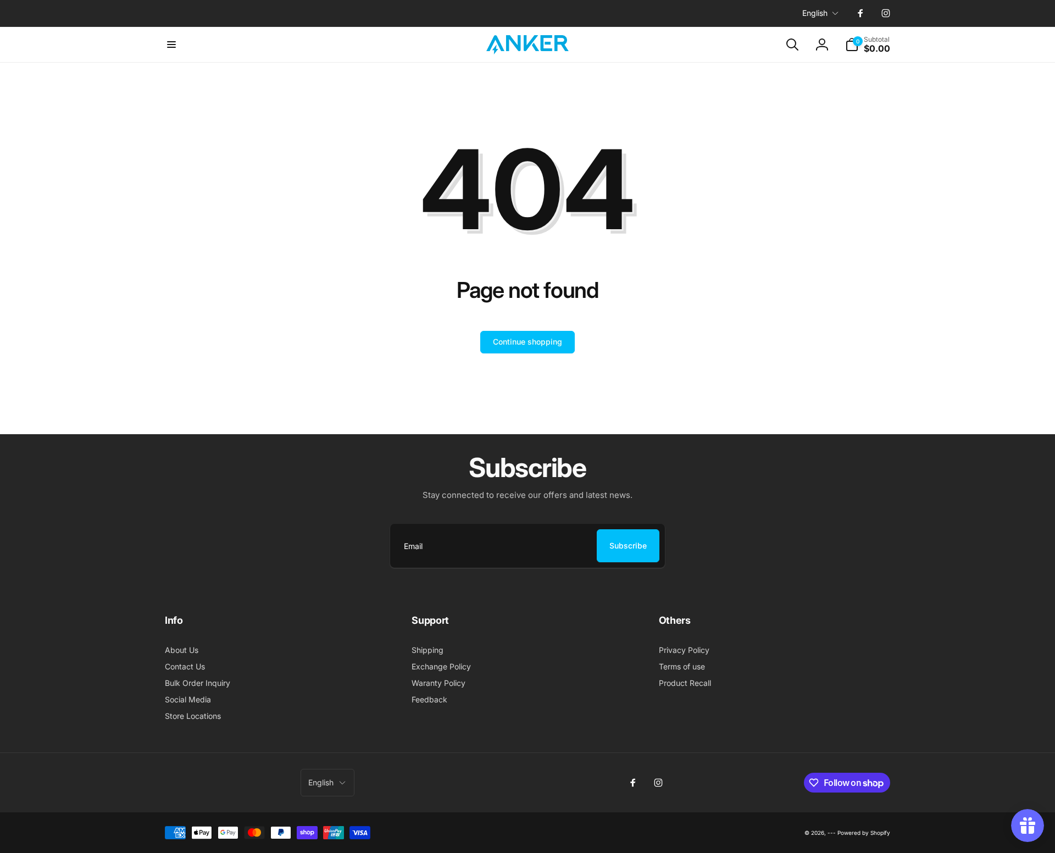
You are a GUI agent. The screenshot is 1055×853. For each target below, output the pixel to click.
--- (832, 832)
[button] (171, 44)
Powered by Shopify (863, 832)
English (815, 13)
